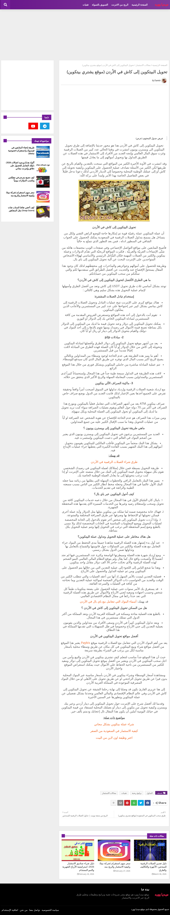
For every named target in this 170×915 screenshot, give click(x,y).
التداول (150, 793)
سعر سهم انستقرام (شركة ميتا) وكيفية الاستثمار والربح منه (115, 865)
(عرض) (139, 138)
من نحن (24, 910)
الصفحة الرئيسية (140, 4)
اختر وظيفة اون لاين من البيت (114, 738)
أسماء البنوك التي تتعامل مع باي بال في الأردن (108, 601)
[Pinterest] (127, 803)
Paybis (85, 643)
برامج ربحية (136, 793)
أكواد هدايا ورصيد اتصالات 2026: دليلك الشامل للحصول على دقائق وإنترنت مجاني (20, 165)
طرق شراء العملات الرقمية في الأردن (114, 462)
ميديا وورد (135, 909)
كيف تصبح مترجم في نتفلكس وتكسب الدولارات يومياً (21, 179)
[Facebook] (148, 803)
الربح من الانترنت (119, 4)
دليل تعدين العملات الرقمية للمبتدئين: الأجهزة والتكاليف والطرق (153, 866)
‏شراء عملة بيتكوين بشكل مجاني (114, 724)
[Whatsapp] (134, 803)
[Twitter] (141, 803)
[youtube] (33, 126)
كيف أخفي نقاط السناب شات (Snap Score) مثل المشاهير (21, 209)
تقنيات (86, 4)
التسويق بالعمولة (100, 4)
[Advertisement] (85, 34)
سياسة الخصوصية (50, 910)
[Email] (120, 803)
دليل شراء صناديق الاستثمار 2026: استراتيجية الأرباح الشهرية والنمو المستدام (78, 866)
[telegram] (45, 126)
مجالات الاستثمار (143, 65)
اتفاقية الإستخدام (10, 910)
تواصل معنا (34, 910)
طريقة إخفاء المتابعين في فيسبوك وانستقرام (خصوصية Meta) (21, 150)
